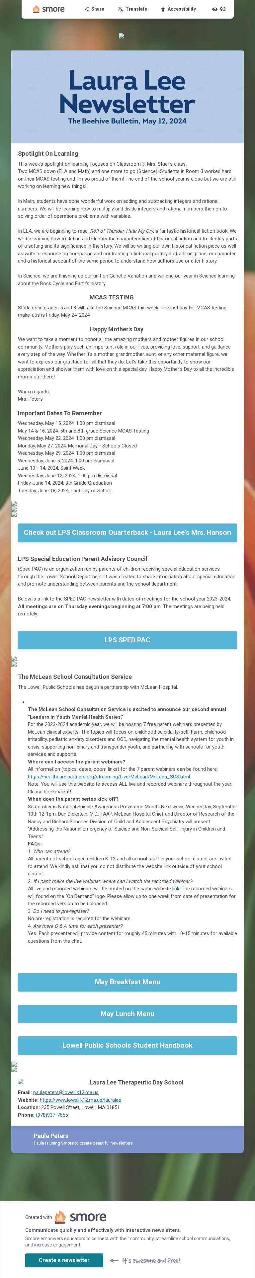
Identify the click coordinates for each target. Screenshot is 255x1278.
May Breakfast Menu (127, 982)
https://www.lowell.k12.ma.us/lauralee (80, 1100)
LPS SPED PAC (127, 640)
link (175, 889)
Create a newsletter (64, 1260)
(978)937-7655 (52, 1115)
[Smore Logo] (49, 9)
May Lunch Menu (127, 1014)
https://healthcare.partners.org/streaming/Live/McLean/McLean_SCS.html (109, 777)
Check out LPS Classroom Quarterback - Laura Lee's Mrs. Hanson (127, 532)
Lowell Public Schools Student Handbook (127, 1045)
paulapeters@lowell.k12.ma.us (66, 1092)
